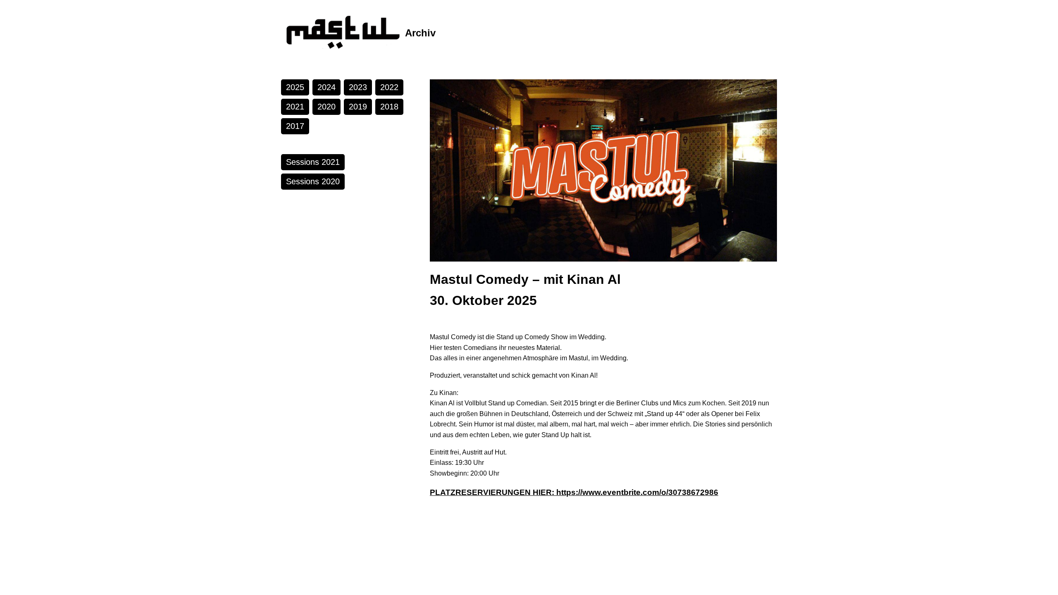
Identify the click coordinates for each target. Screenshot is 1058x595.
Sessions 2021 (313, 162)
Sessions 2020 (313, 181)
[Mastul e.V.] (343, 33)
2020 (326, 106)
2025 (295, 87)
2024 (326, 87)
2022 (389, 87)
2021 (295, 106)
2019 (358, 106)
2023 (358, 87)
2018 (389, 106)
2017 (295, 126)
